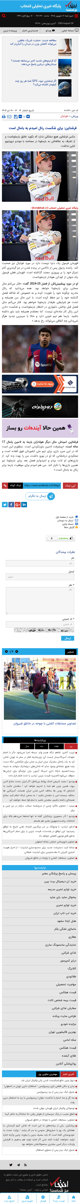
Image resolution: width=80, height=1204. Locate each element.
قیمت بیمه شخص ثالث (62, 1000)
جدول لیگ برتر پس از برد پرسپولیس (56, 1092)
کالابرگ (72, 968)
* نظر (71, 585)
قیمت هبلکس (67, 992)
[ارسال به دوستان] (9, 116)
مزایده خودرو (68, 1024)
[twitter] (5, 504)
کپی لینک (70, 486)
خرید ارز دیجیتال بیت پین (60, 881)
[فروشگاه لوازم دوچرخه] (40, 406)
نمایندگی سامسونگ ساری (60, 945)
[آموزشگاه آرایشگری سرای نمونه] (40, 428)
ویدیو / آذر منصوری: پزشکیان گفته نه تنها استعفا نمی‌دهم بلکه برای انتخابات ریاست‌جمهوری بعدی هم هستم (39, 818)
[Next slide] (6, 651)
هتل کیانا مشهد (66, 921)
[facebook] (11, 504)
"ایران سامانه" (25, 1190)
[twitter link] (11, 1165)
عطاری (72, 937)
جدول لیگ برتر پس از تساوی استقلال (55, 1150)
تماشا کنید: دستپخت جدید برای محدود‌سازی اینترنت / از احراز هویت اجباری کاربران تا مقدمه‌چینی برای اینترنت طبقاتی (39, 850)
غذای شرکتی (69, 952)
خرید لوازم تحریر (66, 905)
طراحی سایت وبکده (64, 1016)
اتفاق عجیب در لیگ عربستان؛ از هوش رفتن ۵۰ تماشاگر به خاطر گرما (40, 1114)
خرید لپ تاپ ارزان (65, 913)
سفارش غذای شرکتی (64, 1008)
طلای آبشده (69, 1055)
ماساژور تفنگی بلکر (65, 929)
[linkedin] (24, 504)
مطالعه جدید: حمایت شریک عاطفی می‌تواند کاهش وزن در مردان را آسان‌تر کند (33, 42)
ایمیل (71, 572)
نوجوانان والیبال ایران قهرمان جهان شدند (54, 1108)
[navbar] (76, 16)
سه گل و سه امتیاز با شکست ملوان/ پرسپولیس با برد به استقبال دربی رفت (39, 1100)
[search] (4, 16)
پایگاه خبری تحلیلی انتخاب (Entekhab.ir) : (54, 208)
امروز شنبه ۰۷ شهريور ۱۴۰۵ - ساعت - (53, 16)
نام (72, 558)
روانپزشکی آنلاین (66, 1063)
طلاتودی (71, 976)
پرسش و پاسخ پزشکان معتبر (59, 873)
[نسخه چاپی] (4, 116)
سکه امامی (69, 1040)
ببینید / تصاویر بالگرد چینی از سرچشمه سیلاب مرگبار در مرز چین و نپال (39, 808)
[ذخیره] (16, 117)
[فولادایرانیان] (40, 384)
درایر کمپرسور (68, 960)
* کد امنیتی (68, 619)
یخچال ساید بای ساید (63, 897)
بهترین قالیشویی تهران (62, 1032)
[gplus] (18, 504)
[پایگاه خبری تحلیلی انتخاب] (71, 6)
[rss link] (25, 1165)
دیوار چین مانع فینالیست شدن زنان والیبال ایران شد (48, 1080)
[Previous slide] (16, 651)
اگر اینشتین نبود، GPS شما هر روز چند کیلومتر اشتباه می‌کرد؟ (35, 82)
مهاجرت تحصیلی (66, 984)
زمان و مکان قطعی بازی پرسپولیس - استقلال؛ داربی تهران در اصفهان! (39, 1086)
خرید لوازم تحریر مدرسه (62, 889)
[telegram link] (18, 1165)
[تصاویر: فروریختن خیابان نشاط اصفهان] (40, 689)
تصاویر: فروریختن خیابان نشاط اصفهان (51, 723)
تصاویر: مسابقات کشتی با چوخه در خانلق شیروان (50, 858)
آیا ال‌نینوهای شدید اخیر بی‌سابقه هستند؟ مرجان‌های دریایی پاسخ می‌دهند (33, 62)
